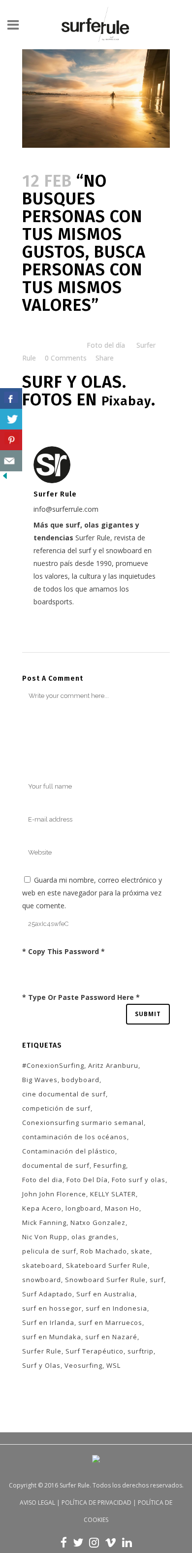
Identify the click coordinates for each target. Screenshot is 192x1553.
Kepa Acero (42, 1208)
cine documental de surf (64, 1094)
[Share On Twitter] (11, 419)
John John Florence (54, 1194)
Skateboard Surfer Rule (107, 1265)
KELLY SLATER (113, 1194)
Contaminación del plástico (68, 1151)
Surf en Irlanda (48, 1322)
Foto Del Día (87, 1179)
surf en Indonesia (116, 1308)
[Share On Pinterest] (11, 440)
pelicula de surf (49, 1251)
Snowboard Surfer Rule (105, 1279)
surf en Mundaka (51, 1336)
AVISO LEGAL (37, 1502)
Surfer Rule (42, 1351)
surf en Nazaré (111, 1336)
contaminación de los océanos (74, 1136)
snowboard (41, 1279)
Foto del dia (42, 1179)
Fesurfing (110, 1165)
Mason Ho (122, 1208)
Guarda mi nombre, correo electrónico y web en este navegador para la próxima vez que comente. (92, 892)
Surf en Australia (105, 1293)
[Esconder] (5, 478)
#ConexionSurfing (53, 1065)
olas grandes (94, 1236)
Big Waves (40, 1079)
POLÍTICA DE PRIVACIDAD (96, 1502)
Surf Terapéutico (94, 1351)
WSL (113, 1365)
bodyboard (80, 1079)
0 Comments (66, 358)
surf (157, 1279)
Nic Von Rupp (44, 1236)
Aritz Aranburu (113, 1065)
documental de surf (56, 1165)
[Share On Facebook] (11, 398)
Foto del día (106, 345)
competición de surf (56, 1108)
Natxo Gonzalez (98, 1222)
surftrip (141, 1351)
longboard (83, 1208)
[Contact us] (11, 460)
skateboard (42, 1265)
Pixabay (126, 401)
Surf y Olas (41, 1365)
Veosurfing (83, 1365)
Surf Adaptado (47, 1293)
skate (140, 1251)
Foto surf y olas (138, 1179)
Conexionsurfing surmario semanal (83, 1122)
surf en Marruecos (110, 1322)
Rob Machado (103, 1251)
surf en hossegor (52, 1308)
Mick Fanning (44, 1222)
